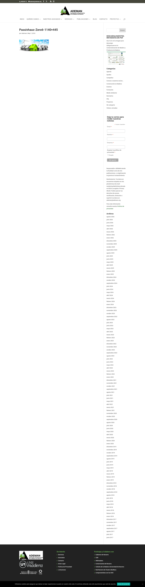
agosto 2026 (110, 216)
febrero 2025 (111, 271)
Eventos (109, 87)
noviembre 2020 (112, 413)
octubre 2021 (111, 386)
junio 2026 (110, 222)
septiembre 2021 (112, 389)
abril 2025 (110, 265)
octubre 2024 (111, 280)
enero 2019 (110, 480)
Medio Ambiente (112, 93)
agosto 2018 (110, 495)
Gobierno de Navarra (102, 554)
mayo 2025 (110, 262)
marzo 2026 (110, 232)
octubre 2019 (111, 453)
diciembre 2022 (111, 344)
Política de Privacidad (65, 567)
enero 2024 (110, 304)
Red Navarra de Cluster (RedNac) (106, 570)
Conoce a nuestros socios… (115, 81)
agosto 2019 (110, 459)
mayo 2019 (110, 468)
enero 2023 (110, 341)
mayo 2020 (110, 431)
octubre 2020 (111, 416)
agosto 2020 (110, 422)
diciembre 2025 (111, 241)
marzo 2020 (110, 437)
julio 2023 (110, 322)
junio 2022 (110, 362)
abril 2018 (110, 507)
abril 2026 (110, 229)
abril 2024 (110, 295)
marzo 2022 (110, 371)
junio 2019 (110, 465)
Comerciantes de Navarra (104, 563)
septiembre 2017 (112, 528)
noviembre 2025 (112, 244)
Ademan (24, 33)
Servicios (68, 19)
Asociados (61, 557)
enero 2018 (110, 516)
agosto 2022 (110, 356)
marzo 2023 (110, 335)
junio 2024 (110, 289)
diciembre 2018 (111, 483)
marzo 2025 (110, 268)
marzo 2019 (110, 474)
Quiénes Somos (33, 19)
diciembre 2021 (111, 380)
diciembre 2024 (111, 277)
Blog (95, 19)
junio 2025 (110, 259)
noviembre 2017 (112, 522)
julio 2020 (110, 425)
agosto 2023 (110, 319)
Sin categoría (111, 105)
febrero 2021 (111, 410)
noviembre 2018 (112, 486)
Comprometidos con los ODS (104, 573)
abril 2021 (110, 404)
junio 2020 (110, 428)
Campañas (110, 78)
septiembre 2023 (112, 316)
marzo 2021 (110, 407)
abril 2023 (110, 331)
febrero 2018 (111, 513)
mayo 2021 (110, 401)
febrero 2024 (111, 301)
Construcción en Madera (114, 84)
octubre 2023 (111, 313)
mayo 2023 (110, 328)
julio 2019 (110, 462)
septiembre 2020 (112, 419)
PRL (108, 99)
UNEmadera (99, 560)
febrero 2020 (111, 440)
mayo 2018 (110, 504)
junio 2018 (110, 501)
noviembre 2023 (112, 310)
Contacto (103, 19)
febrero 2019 (111, 477)
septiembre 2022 (112, 353)
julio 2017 (110, 534)
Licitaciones (62, 570)
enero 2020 (110, 443)
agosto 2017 (110, 531)
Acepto (111, 155)
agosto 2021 (110, 392)
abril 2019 (110, 471)
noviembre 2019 (112, 449)
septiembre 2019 (112, 456)
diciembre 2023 (111, 307)
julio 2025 (110, 256)
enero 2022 (110, 377)
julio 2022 (110, 359)
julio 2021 (110, 395)
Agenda (109, 71)
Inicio (22, 19)
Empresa (110, 143)
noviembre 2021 (112, 383)
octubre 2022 (111, 350)
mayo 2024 (110, 292)
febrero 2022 (111, 374)
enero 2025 (110, 274)
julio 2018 (110, 498)
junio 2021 (110, 398)
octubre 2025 (111, 247)
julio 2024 (110, 286)
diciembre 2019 (111, 446)
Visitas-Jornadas (112, 108)
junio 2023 (110, 325)
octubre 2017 (111, 525)
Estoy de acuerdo (123, 584)
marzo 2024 (110, 298)
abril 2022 (110, 368)
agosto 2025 (110, 253)
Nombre (110, 135)
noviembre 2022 (112, 347)
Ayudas (109, 74)
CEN (97, 557)
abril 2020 (110, 434)
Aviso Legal (61, 563)
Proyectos (114, 19)
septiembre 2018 (112, 492)
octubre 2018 (111, 489)
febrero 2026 (111, 235)
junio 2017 (110, 537)
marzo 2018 (110, 510)
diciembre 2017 (111, 519)
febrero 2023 (111, 337)
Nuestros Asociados (51, 19)
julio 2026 (110, 219)
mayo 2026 (110, 226)
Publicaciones (82, 19)
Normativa (110, 96)
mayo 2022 (110, 365)
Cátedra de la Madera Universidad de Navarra (110, 567)
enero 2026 (110, 238)
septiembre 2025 (112, 250)
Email (109, 127)
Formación (110, 90)
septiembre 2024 (112, 283)
